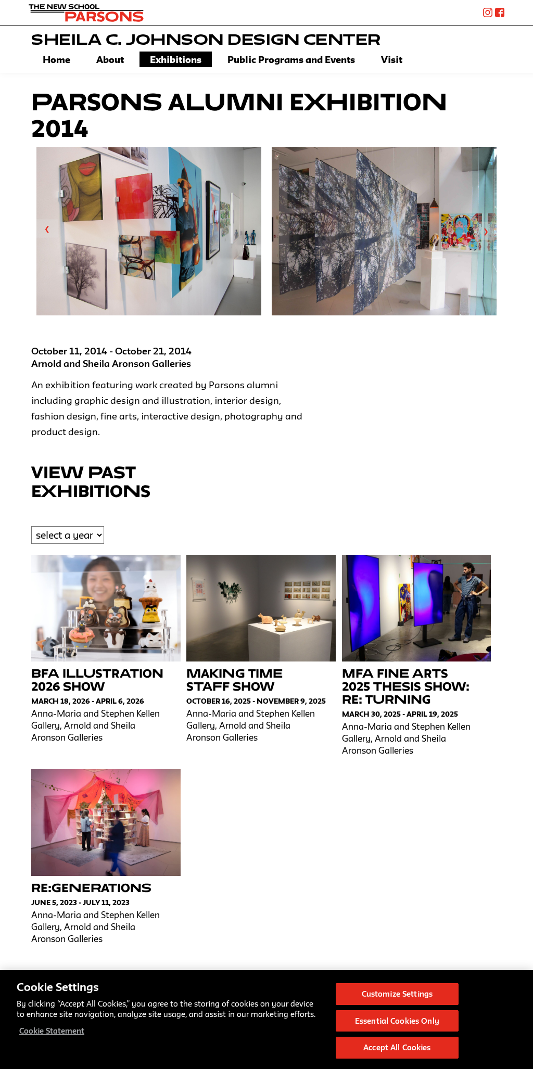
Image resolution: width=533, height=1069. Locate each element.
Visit (391, 59)
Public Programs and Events (291, 59)
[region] (266, 1019)
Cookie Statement (51, 1030)
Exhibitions (175, 59)
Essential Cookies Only (397, 1020)
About (110, 59)
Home (56, 59)
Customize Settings (397, 993)
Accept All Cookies (396, 1047)
